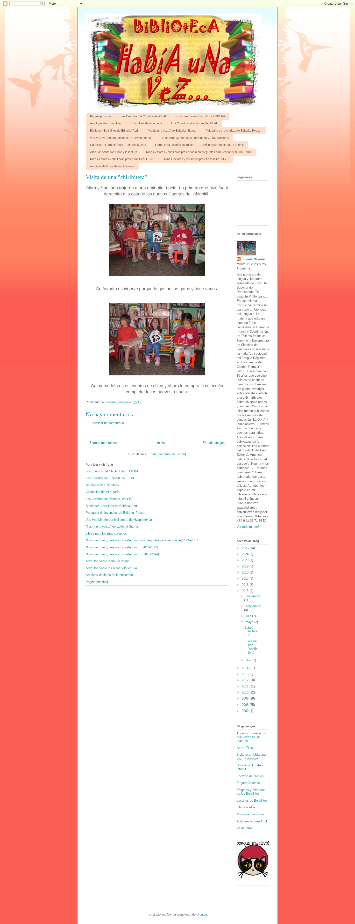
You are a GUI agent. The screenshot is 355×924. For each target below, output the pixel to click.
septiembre (253, 606)
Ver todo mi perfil (248, 527)
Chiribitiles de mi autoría (146, 123)
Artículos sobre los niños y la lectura (113, 152)
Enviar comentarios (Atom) (167, 454)
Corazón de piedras (250, 776)
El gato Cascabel (249, 783)
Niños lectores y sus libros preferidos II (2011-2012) (122, 547)
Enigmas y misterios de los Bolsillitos (251, 792)
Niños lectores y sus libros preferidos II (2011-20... (122, 159)
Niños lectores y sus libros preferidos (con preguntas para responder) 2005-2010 (199, 152)
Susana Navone (253, 259)
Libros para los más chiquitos (174, 145)
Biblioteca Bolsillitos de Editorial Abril (114, 130)
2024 (245, 554)
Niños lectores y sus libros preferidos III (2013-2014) (122, 554)
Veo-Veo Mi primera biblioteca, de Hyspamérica (121, 138)
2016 (245, 585)
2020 (245, 560)
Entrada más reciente (104, 443)
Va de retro (244, 828)
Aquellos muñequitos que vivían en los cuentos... (251, 737)
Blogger (202, 914)
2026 (245, 548)
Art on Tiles (245, 748)
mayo (250, 622)
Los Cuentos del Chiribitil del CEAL (144, 116)
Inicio (161, 443)
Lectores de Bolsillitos (252, 800)
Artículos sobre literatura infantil (223, 145)
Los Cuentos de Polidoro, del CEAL (194, 123)
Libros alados (246, 807)
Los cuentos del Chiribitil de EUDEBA (200, 116)
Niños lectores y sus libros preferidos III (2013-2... (196, 159)
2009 (245, 698)
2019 (245, 566)
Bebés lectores (250, 631)
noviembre (253, 596)
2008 (245, 705)
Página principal (101, 116)
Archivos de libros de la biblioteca (112, 166)
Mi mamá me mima (250, 814)
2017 (245, 578)
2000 (245, 711)
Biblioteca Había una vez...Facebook (251, 756)
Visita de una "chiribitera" (250, 646)
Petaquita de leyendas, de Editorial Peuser (234, 130)
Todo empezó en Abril (252, 821)
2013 (245, 674)
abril (249, 660)
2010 (245, 692)
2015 (245, 591)
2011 (245, 686)
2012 (245, 680)
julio (249, 616)
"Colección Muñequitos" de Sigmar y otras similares (195, 138)
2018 (245, 572)
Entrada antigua (214, 443)
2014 (245, 668)
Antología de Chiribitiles (105, 123)
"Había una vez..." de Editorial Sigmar (172, 130)
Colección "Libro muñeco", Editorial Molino (118, 145)
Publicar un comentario (108, 423)
